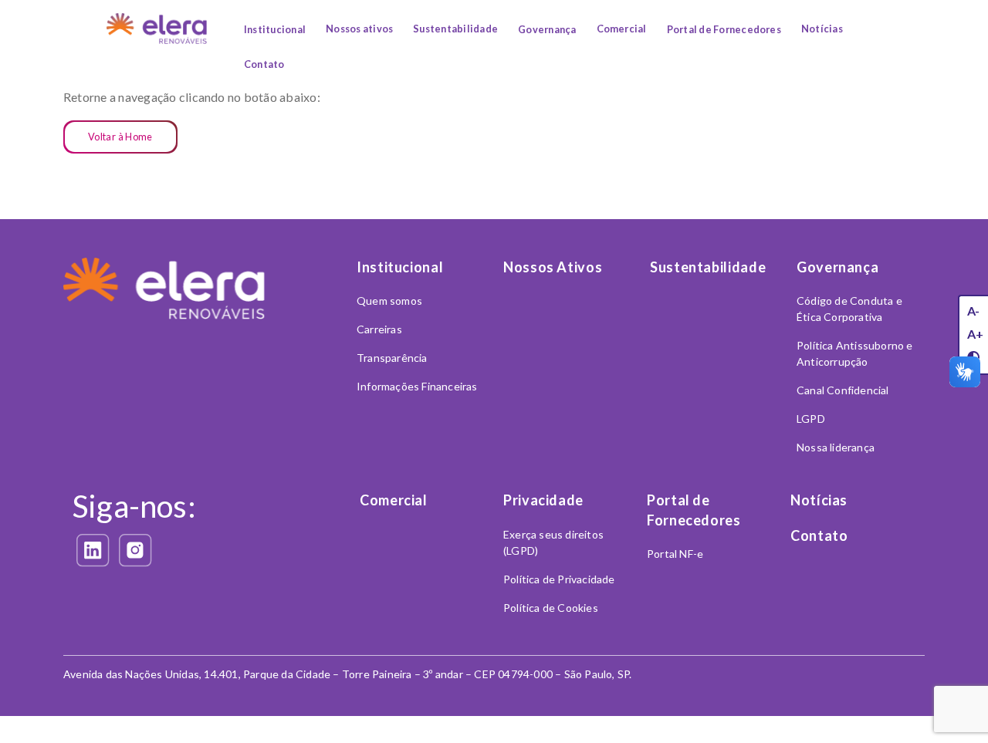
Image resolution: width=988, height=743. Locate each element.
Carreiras (379, 329)
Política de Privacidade (559, 579)
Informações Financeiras (417, 386)
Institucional (275, 29)
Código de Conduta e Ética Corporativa (849, 308)
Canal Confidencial (843, 390)
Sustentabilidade (455, 28)
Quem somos (389, 300)
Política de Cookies (550, 607)
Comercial (622, 28)
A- (973, 310)
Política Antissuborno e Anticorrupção (855, 353)
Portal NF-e (675, 553)
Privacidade (543, 499)
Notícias (822, 28)
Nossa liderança (836, 447)
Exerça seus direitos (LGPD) (553, 542)
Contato (264, 64)
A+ (975, 333)
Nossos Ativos (552, 266)
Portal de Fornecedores (724, 29)
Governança (547, 29)
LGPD (811, 418)
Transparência (392, 357)
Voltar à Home (120, 136)
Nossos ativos (359, 28)
